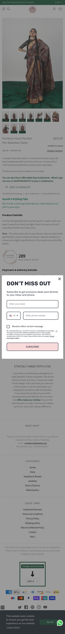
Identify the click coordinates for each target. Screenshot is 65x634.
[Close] (59, 278)
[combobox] (14, 316)
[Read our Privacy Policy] (56, 331)
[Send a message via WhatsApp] (59, 622)
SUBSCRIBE (32, 346)
